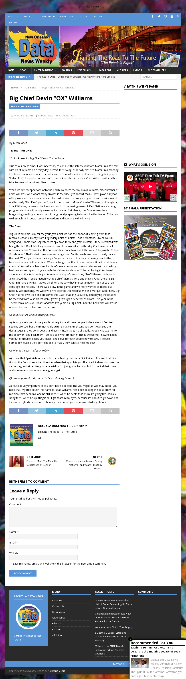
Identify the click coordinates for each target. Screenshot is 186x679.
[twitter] (159, 16)
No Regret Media (56, 670)
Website (14, 553)
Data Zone (104, 70)
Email (12, 542)
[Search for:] (158, 76)
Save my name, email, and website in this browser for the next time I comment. (59, 563)
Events (137, 70)
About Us (12, 16)
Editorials (83, 70)
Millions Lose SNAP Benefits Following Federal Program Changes (110, 649)
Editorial (83, 16)
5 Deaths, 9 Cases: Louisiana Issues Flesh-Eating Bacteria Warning (110, 636)
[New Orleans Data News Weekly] (93, 64)
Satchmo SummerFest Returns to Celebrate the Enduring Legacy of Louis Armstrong (156, 651)
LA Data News (45, 115)
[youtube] (172, 16)
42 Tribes (122, 70)
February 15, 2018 (23, 115)
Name (13, 532)
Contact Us (29, 16)
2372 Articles (79, 426)
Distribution (48, 16)
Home (10, 70)
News (23, 70)
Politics (67, 70)
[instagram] (165, 16)
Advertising (66, 16)
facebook (118, 664)
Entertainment (44, 70)
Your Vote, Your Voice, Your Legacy (114, 627)
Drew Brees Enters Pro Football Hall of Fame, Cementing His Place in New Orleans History (113, 604)
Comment (15, 504)
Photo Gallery (156, 70)
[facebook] (152, 16)
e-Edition (12, 22)
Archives (98, 16)
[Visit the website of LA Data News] (39, 438)
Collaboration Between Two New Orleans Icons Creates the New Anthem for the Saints (113, 617)
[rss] (178, 16)
